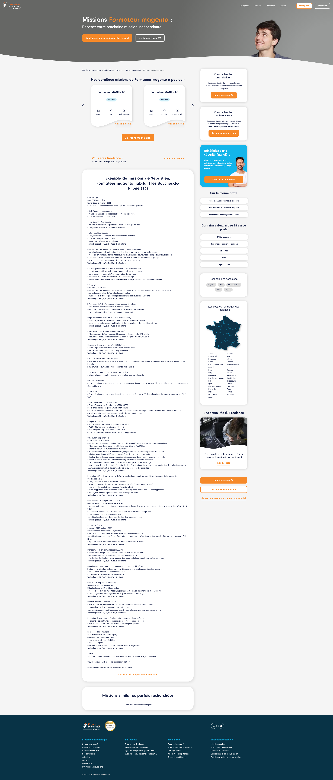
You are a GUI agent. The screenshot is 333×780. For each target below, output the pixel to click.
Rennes (230, 370)
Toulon (229, 384)
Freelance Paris (233, 364)
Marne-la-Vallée (214, 386)
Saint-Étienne (232, 378)
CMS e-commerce (224, 237)
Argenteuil (212, 356)
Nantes (230, 354)
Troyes (229, 392)
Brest (210, 362)
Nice (228, 356)
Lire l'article (223, 463)
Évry (210, 373)
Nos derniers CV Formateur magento (224, 208)
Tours (229, 389)
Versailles (230, 395)
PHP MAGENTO (233, 285)
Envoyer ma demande (223, 179)
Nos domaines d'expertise (91, 70)
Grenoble (212, 375)
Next (193, 105)
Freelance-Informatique (101, 775)
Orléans (230, 362)
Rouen (229, 373)
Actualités (271, 6)
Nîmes (229, 359)
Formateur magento (133, 70)
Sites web (224, 251)
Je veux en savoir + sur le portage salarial (223, 498)
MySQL (228, 290)
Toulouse (230, 386)
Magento (211, 285)
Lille (210, 381)
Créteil (210, 367)
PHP (221, 285)
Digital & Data (109, 70)
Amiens (211, 354)
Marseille (212, 389)
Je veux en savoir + (174, 158)
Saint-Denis (231, 375)
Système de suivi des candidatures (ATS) (141, 754)
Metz (210, 392)
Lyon (210, 384)
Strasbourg (231, 381)
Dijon (210, 370)
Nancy (211, 397)
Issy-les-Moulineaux (216, 378)
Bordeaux (212, 359)
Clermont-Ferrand (215, 364)
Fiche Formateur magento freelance (224, 215)
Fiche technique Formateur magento (224, 201)
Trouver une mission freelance (180, 747)
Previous (83, 105)
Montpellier (212, 395)
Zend (218, 290)
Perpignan (231, 367)
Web (118, 70)
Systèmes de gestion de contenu (224, 244)
